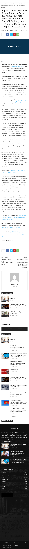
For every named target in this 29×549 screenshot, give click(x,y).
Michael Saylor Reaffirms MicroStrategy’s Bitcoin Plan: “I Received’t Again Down (17, 363)
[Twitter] (11, 34)
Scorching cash (14, 369)
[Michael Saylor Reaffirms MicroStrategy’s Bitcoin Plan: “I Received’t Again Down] (5, 364)
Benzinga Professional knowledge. (10, 227)
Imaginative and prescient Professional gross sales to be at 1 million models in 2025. (14, 217)
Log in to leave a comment (14, 329)
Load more (14, 416)
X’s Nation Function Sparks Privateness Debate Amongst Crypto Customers (17, 347)
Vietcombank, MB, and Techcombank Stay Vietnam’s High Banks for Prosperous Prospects (18, 402)
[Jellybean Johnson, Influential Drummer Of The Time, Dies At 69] (5, 306)
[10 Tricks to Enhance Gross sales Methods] (5, 299)
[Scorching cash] (5, 372)
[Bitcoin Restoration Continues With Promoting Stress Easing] (5, 395)
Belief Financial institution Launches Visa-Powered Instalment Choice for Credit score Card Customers (18, 355)
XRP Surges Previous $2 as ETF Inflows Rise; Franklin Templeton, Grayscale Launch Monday (18, 410)
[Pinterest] (14, 34)
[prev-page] (2, 319)
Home (2, 4)
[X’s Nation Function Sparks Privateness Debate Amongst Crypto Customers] (5, 348)
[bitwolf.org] (2, 30)
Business (7, 4)
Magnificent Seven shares (17, 66)
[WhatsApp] (17, 34)
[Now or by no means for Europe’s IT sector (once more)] (5, 387)
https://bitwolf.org (14, 286)
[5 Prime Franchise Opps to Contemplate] (5, 314)
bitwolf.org (7, 30)
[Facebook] (7, 34)
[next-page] (5, 319)
